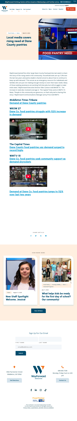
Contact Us (62, 380)
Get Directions (14, 380)
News (50, 9)
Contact (55, 9)
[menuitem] (11, 9)
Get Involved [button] (26, 9)
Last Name (43, 342)
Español (61, 9)
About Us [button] (45, 9)
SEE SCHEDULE (65, 2)
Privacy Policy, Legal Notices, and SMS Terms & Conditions (38, 407)
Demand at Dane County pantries (28, 103)
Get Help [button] (12, 9)
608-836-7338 (62, 371)
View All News (38, 311)
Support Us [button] (19, 9)
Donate (72, 9)
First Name (20, 342)
